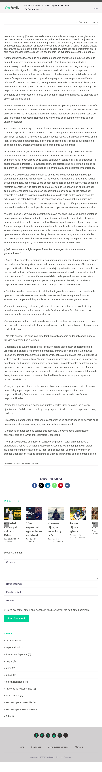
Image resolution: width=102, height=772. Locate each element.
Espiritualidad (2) (15, 647)
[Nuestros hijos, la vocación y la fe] (56, 513)
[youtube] (49, 1)
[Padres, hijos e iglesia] (78, 513)
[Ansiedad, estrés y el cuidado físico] (12, 513)
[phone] (65, 735)
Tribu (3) (10, 716)
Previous (83, 22)
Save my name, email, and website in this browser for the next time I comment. (48, 610)
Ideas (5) (10, 668)
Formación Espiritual (20, 463)
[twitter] (54, 1)
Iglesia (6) (11, 675)
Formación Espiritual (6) (18, 654)
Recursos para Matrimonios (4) (22, 709)
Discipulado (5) (14, 640)
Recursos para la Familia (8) (21, 702)
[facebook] (45, 1)
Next (93, 22)
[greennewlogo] (12, 5)
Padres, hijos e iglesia (74, 527)
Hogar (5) (11, 661)
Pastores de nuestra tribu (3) (21, 688)
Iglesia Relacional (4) (17, 681)
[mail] (60, 735)
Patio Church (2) (14, 695)
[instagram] (59, 1)
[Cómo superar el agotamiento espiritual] (34, 513)
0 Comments (34, 463)
